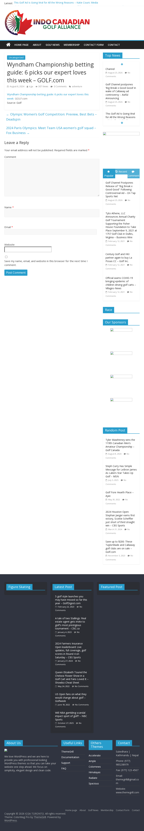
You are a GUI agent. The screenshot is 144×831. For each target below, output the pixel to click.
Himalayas (94, 772)
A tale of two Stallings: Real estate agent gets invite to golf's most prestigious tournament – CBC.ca (70, 623)
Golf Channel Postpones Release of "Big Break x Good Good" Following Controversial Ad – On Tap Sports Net (121, 189)
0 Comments (60, 86)
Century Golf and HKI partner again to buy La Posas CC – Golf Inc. (119, 257)
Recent (123, 171)
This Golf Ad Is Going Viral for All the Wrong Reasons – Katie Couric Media (56, 3)
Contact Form (94, 44)
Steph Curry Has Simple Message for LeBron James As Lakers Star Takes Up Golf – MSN (121, 471)
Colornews (95, 766)
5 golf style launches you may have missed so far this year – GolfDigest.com (71, 600)
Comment (10, 157)
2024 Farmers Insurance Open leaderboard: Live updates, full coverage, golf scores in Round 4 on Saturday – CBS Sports (70, 650)
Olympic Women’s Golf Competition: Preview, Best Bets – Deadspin (51, 116)
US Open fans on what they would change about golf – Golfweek (70, 697)
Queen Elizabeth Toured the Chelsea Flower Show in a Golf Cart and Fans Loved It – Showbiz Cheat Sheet (72, 677)
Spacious (94, 783)
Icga (31, 86)
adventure (77, 86)
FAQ (63, 768)
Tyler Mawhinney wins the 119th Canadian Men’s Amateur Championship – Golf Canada (120, 445)
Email (8, 227)
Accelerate (95, 755)
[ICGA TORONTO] (8, 45)
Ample (92, 761)
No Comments (81, 686)
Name (9, 207)
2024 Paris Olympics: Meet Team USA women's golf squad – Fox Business (51, 130)
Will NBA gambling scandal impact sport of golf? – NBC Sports (71, 716)
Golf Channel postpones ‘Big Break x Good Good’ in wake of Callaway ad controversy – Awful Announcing (121, 76)
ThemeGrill (67, 751)
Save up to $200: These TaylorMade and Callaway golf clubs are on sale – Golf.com (120, 547)
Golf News (53, 44)
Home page (21, 44)
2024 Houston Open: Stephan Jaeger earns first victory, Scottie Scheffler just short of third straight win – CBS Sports (120, 518)
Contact (114, 44)
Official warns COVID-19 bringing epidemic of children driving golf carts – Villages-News (121, 283)
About (37, 44)
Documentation (70, 757)
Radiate (93, 778)
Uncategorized (16, 57)
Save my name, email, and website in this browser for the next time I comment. (46, 263)
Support (65, 762)
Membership (72, 44)
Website (9, 244)
